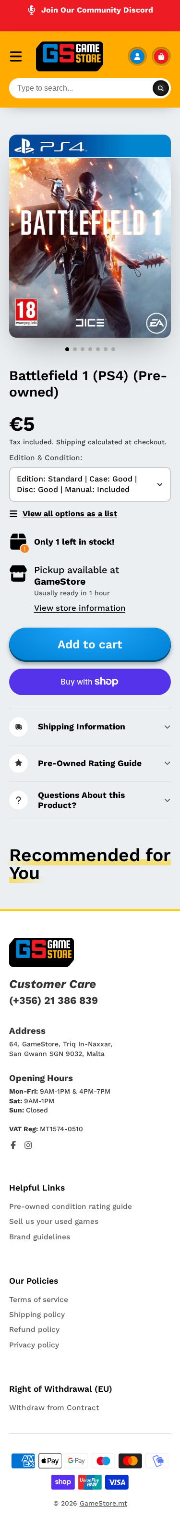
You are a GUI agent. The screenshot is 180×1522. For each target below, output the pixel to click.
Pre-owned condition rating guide (70, 1206)
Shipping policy (37, 1314)
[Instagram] (28, 1145)
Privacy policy (34, 1345)
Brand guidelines (39, 1237)
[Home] (69, 56)
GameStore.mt (103, 1503)
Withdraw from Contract (54, 1407)
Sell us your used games (53, 1221)
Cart (161, 56)
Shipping (70, 442)
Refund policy (34, 1329)
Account (137, 56)
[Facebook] (13, 1145)
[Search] (161, 88)
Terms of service (38, 1299)
